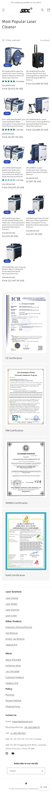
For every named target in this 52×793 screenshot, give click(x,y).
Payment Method (13, 700)
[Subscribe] (42, 771)
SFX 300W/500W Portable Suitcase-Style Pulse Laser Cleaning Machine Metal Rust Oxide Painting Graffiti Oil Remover (37, 75)
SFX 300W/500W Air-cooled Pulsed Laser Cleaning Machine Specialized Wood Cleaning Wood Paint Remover (38, 122)
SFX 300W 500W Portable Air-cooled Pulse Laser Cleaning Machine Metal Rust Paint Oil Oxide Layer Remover (13, 74)
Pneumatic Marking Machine (19, 627)
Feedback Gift (12, 683)
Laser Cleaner (12, 598)
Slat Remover (12, 633)
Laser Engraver (12, 609)
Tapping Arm (11, 644)
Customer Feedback (15, 677)
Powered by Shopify (36, 789)
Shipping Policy (13, 706)
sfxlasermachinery (21, 789)
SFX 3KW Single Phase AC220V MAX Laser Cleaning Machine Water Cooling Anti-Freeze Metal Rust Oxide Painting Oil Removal (37, 222)
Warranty (10, 694)
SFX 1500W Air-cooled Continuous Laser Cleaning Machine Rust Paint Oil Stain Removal (37, 171)
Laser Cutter (11, 615)
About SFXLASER (13, 659)
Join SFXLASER (12, 671)
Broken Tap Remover (15, 638)
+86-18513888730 (32, 727)
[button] (3, 10)
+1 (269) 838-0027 (18, 733)
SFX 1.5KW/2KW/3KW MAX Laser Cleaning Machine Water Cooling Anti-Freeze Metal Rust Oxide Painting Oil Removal (14, 122)
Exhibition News (13, 665)
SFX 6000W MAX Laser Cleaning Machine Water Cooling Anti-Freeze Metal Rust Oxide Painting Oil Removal (14, 270)
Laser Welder (11, 603)
